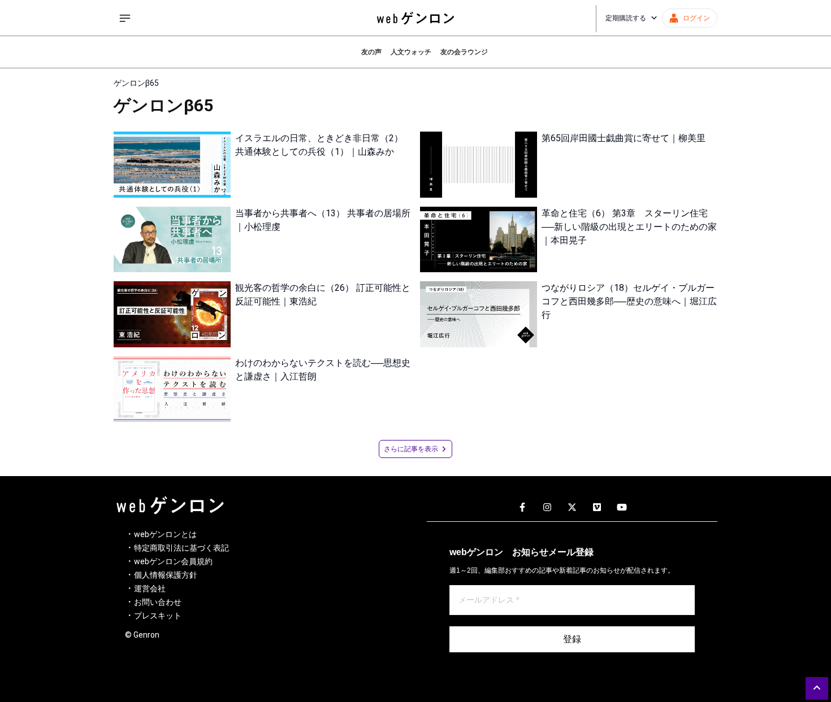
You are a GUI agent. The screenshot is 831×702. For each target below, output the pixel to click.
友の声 (371, 52)
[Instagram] (547, 507)
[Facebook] (522, 507)
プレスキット (157, 615)
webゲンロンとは (165, 534)
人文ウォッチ (411, 52)
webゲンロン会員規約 (173, 561)
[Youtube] (621, 507)
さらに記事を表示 (411, 449)
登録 (572, 639)
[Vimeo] (597, 507)
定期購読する (625, 18)
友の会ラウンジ (464, 52)
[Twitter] (572, 507)
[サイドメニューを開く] (125, 18)
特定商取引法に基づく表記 (181, 547)
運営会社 (150, 588)
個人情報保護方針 (165, 574)
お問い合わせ (157, 602)
